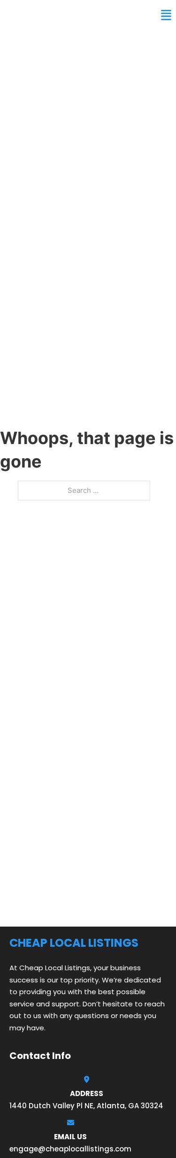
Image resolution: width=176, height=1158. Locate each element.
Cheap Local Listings (60, 15)
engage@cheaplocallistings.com (70, 1149)
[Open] (166, 15)
